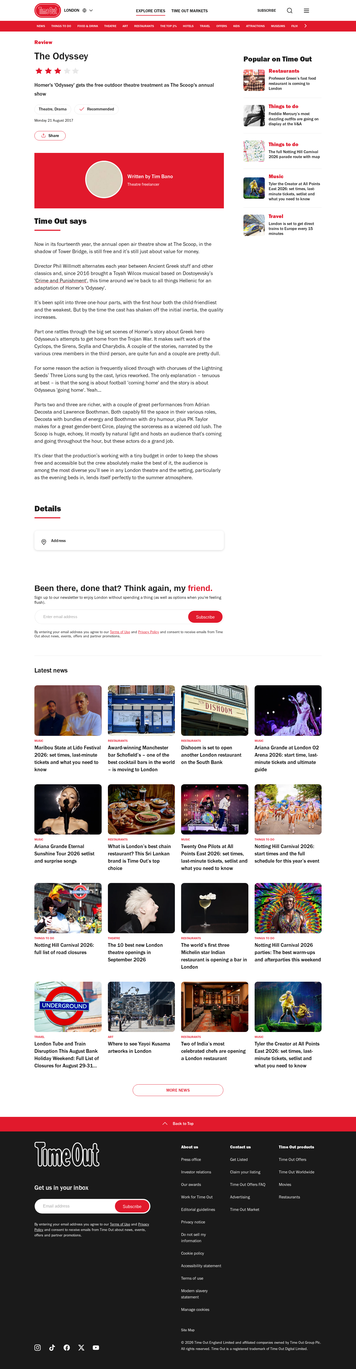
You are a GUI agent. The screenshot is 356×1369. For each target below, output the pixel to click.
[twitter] (81, 1348)
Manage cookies (195, 1310)
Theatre (110, 26)
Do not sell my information (193, 1238)
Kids (236, 26)
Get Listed (239, 1160)
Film (294, 26)
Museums (278, 26)
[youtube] (96, 1348)
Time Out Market (244, 1210)
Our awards (191, 1185)
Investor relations (196, 1173)
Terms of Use (120, 632)
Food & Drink (87, 26)
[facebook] (67, 1348)
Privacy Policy (148, 632)
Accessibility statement (201, 1266)
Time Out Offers (292, 1160)
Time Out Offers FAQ (247, 1185)
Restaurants (144, 26)
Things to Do (61, 26)
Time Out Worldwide (296, 1173)
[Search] (289, 10)
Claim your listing (245, 1173)
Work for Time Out (197, 1198)
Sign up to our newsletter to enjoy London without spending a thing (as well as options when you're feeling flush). (127, 600)
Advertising (240, 1198)
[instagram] (37, 1348)
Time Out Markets (189, 11)
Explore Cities (150, 11)
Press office (191, 1160)
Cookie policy (192, 1254)
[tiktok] (52, 1348)
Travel (205, 26)
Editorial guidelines (198, 1210)
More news (178, 1091)
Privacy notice (193, 1223)
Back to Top (183, 1124)
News (41, 26)
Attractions (255, 26)
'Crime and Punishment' (60, 281)
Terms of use (192, 1279)
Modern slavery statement (194, 1294)
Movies (285, 1185)
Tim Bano (162, 177)
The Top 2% (168, 26)
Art (125, 26)
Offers (221, 26)
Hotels (188, 26)
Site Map (187, 1331)
